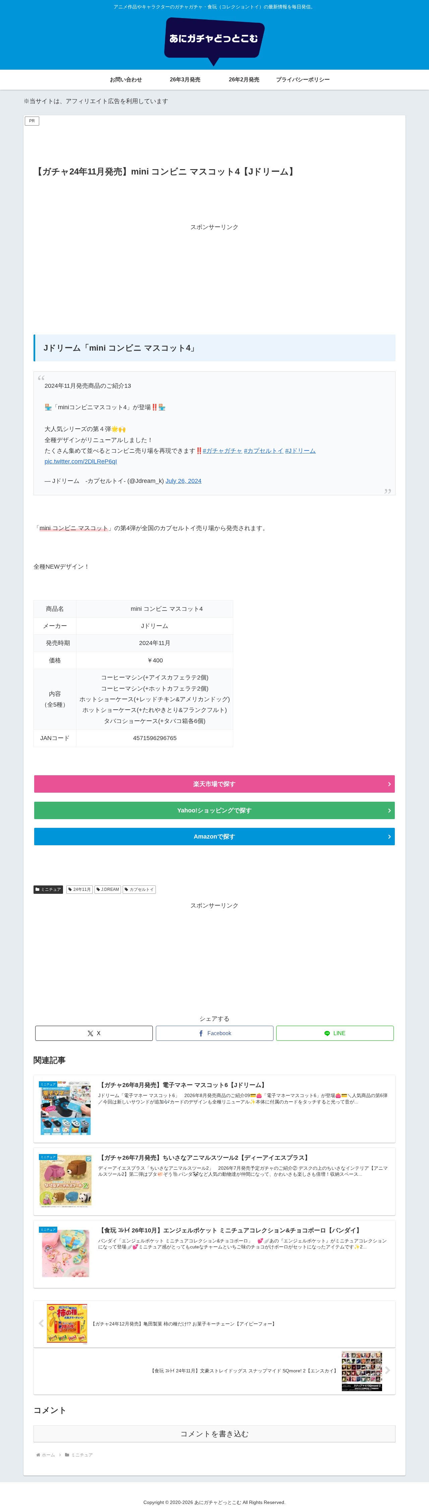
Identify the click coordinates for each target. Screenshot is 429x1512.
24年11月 (82, 889)
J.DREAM (110, 889)
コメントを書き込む (214, 1434)
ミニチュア (51, 889)
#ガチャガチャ (222, 450)
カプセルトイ (142, 889)
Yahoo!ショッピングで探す (214, 810)
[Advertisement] (214, 143)
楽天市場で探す (214, 784)
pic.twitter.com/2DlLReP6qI (81, 461)
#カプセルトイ (264, 450)
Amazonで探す (214, 836)
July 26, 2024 (183, 481)
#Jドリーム (300, 450)
